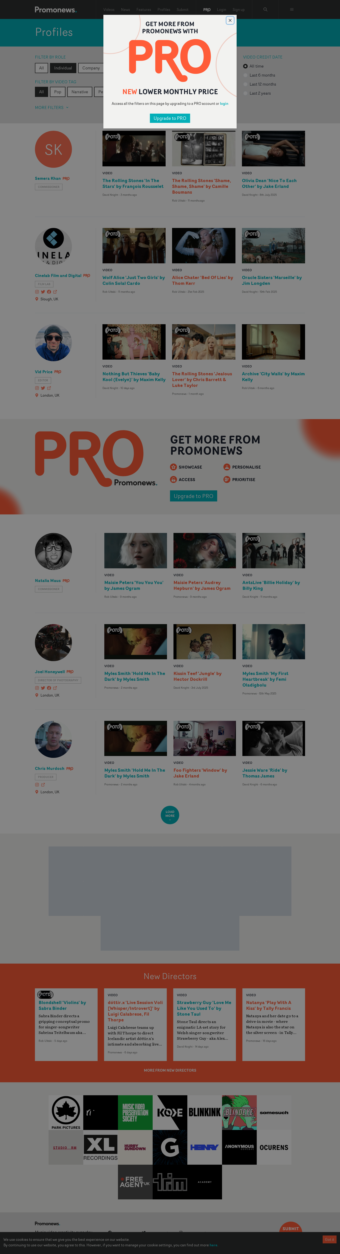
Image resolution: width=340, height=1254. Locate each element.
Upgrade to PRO (170, 118)
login (224, 103)
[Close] (230, 20)
